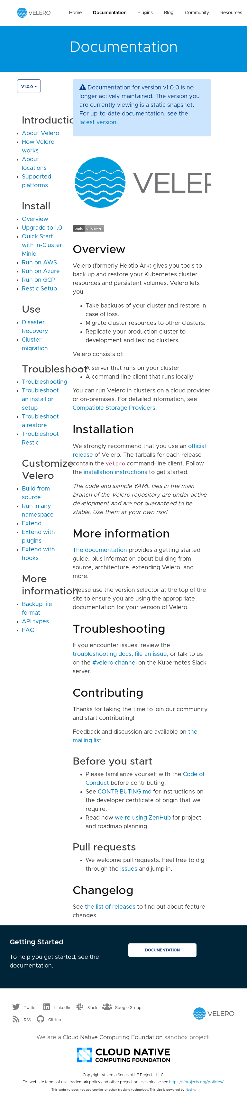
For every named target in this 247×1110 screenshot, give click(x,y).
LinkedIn (62, 1008)
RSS (27, 1020)
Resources (231, 13)
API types (35, 622)
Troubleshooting (44, 382)
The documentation (100, 550)
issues (128, 869)
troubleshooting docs (102, 654)
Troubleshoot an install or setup (40, 399)
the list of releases (110, 907)
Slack (92, 1008)
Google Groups (129, 1008)
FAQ (28, 630)
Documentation (109, 13)
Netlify (190, 1089)
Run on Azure (41, 271)
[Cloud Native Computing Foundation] (123, 1054)
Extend (31, 524)
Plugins (145, 13)
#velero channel (114, 663)
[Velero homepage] (33, 12)
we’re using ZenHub (143, 818)
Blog (169, 13)
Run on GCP (38, 280)
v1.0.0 (27, 87)
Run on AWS (39, 263)
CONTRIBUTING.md (124, 792)
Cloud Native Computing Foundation (113, 1038)
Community (197, 13)
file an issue (151, 654)
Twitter (30, 1008)
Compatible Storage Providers (114, 408)
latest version (97, 122)
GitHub (54, 1020)
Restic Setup (39, 289)
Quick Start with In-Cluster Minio (42, 245)
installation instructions (115, 472)
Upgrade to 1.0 (42, 228)
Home (75, 13)
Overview (35, 219)
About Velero (40, 133)
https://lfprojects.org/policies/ (196, 1082)
